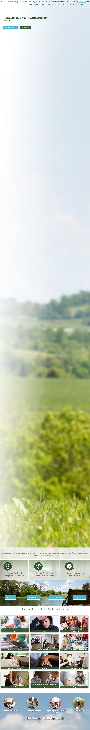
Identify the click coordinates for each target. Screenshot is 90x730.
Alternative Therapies (14, 650)
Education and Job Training (74, 668)
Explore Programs (56, 597)
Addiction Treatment (47, 4)
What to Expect (67, 4)
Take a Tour (25, 27)
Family (44, 668)
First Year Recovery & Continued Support (44, 686)
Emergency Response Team (74, 687)
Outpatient (15, 687)
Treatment (10, 597)
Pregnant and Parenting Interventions (74, 650)
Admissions (58, 4)
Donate (75, 4)
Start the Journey (10, 27)
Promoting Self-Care (45, 650)
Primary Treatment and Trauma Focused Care (15, 630)
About (31, 4)
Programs (37, 4)
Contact (81, 4)
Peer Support (74, 631)
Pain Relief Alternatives (15, 668)
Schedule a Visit (79, 597)
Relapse (44, 631)
